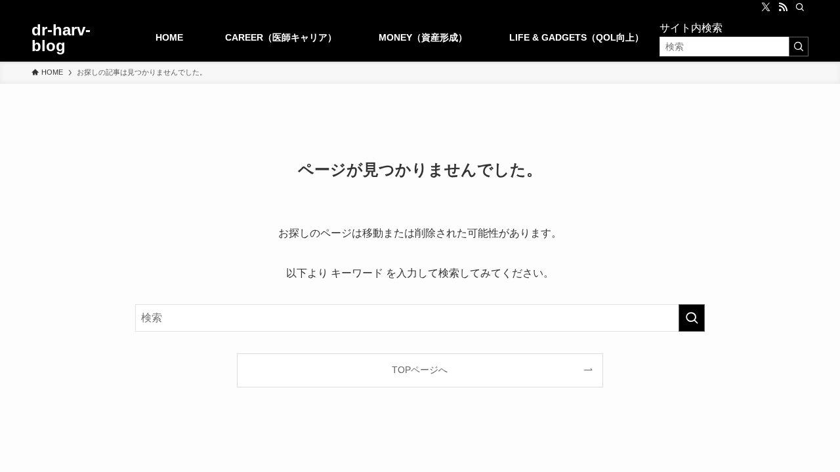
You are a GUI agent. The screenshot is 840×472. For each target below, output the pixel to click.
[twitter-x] (765, 7)
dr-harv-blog (61, 38)
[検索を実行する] (798, 46)
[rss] (782, 7)
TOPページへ (420, 369)
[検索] (799, 7)
